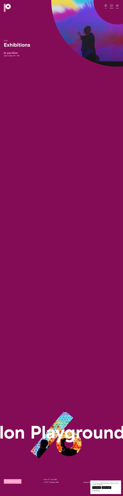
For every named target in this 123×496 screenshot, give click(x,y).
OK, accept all (96, 487)
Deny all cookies (106, 487)
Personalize (96, 490)
